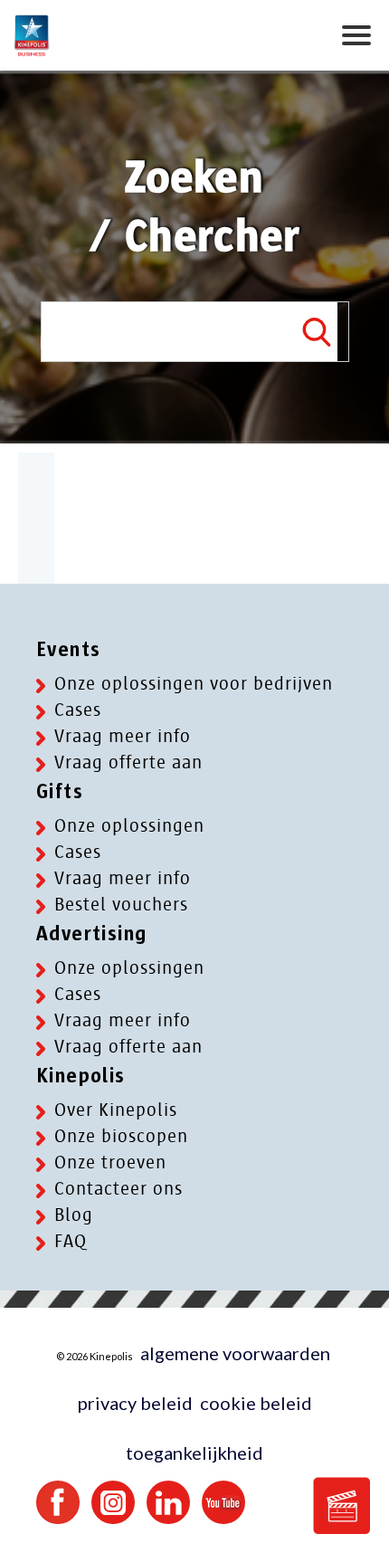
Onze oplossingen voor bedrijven (193, 683)
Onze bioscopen (121, 1136)
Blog (73, 1214)
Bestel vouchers (121, 904)
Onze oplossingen (129, 825)
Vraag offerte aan (128, 762)
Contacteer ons (118, 1188)
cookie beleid (256, 1403)
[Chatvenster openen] (342, 1506)
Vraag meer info (122, 736)
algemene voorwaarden (235, 1353)
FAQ (70, 1241)
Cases (77, 709)
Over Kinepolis (115, 1109)
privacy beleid (135, 1403)
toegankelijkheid (194, 1452)
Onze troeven (110, 1162)
